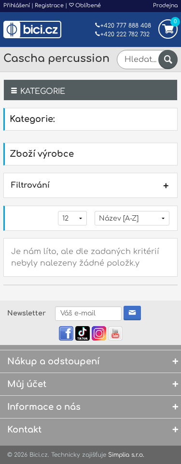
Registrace (49, 5)
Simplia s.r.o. (126, 454)
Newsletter (26, 313)
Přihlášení (16, 5)
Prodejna (165, 5)
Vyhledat (168, 59)
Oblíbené (87, 5)
